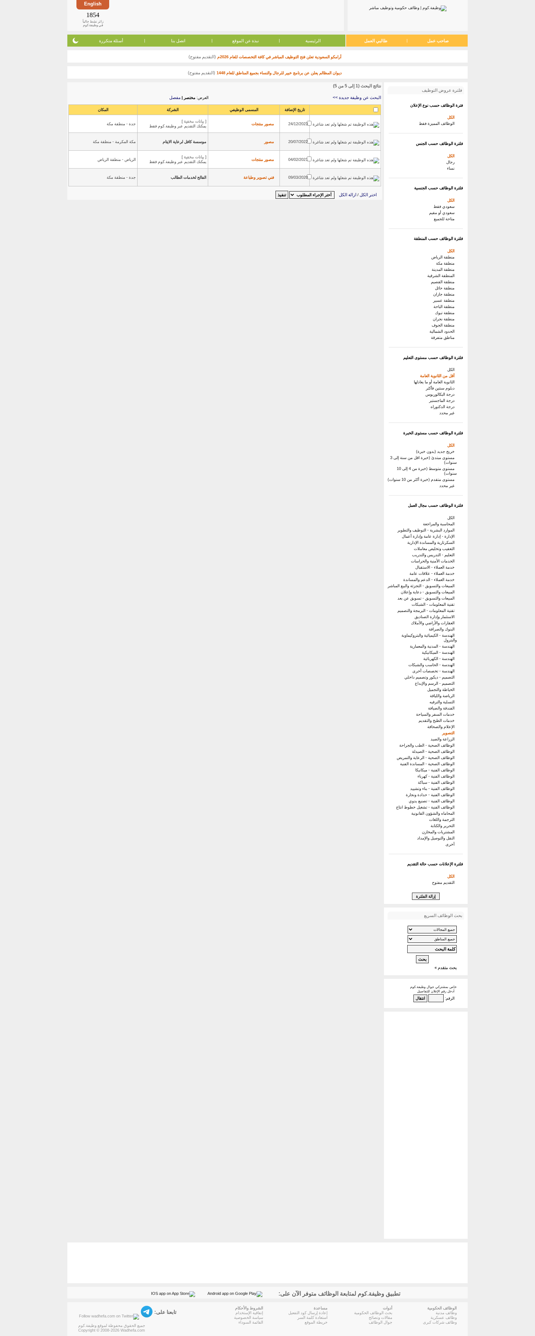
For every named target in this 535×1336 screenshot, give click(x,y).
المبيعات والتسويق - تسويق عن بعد (427, 598)
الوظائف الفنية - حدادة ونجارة (431, 794)
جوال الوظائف (380, 1322)
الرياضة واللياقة (443, 695)
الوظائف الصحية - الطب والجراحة (428, 745)
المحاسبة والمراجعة (440, 524)
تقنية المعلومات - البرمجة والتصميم (427, 610)
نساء (452, 168)
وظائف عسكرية (444, 1317)
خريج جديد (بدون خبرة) (436, 451)
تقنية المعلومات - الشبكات (434, 604)
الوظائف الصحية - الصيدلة (434, 751)
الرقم (450, 998)
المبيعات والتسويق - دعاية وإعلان (429, 592)
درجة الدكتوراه (444, 406)
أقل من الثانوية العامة (438, 375)
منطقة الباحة (445, 306)
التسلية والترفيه (443, 702)
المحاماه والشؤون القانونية (434, 813)
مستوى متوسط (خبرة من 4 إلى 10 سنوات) (427, 470)
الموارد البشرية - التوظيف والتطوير (427, 530)
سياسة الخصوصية (248, 1317)
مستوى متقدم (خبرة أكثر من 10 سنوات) (422, 479)
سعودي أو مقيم (443, 212)
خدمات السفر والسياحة (436, 714)
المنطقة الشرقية (442, 275)
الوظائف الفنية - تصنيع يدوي (433, 801)
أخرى (451, 844)
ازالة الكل (347, 194)
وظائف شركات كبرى (440, 1322)
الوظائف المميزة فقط (438, 123)
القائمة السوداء (250, 1322)
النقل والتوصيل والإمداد (437, 838)
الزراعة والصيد (444, 739)
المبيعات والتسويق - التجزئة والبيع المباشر (422, 586)
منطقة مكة (446, 263)
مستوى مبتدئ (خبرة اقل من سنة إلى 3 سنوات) (423, 460)
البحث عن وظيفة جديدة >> (357, 97)
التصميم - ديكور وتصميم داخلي (430, 677)
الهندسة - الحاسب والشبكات (432, 665)
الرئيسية (313, 40)
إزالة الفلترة (426, 896)
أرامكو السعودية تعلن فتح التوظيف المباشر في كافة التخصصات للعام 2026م (279, 57)
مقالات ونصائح (380, 1317)
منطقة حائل (446, 288)
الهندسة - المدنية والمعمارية (433, 646)
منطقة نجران (445, 319)
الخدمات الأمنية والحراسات (434, 561)
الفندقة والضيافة (442, 708)
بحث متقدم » (446, 967)
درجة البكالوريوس (441, 394)
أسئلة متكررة (111, 40)
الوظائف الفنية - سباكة (437, 782)
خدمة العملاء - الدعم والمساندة (430, 579)
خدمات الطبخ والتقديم (438, 720)
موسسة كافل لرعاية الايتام (184, 141)
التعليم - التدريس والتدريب (434, 555)
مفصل (175, 97)
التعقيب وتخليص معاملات (435, 548)
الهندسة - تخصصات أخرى (434, 671)
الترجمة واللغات (443, 819)
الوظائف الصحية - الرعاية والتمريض (427, 757)
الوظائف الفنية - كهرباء (437, 776)
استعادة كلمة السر (312, 1317)
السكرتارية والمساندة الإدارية (432, 542)
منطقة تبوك (446, 313)
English (93, 4)
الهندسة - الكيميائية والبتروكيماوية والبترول (429, 637)
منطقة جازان (445, 294)
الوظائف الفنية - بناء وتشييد (433, 788)
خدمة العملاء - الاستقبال (436, 567)
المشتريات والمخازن (439, 832)
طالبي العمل (376, 40)
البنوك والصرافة (443, 629)
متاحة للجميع (445, 219)
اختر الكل (368, 194)
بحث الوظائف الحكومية (373, 1313)
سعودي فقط (445, 206)
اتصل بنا (178, 40)
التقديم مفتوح (444, 882)
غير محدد (448, 413)
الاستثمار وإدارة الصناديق (436, 616)
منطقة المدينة (444, 269)
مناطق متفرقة (444, 337)
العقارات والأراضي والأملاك (434, 623)
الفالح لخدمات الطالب (188, 177)
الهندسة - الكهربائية (440, 658)
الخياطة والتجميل (442, 689)
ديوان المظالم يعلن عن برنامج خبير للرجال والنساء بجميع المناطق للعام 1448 (279, 73)
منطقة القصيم (444, 282)
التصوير (449, 733)
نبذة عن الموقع (245, 40)
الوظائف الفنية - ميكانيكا (436, 770)
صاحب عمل (438, 40)
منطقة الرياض (444, 257)
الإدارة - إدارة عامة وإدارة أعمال (429, 536)
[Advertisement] (226, 15)
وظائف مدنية (446, 1313)
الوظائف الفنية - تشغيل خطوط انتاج (426, 807)
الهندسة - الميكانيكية (439, 652)
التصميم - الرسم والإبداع (436, 683)
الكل (452, 117)
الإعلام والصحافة (442, 726)
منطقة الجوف (444, 325)
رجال (451, 162)
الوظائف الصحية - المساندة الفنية (428, 764)
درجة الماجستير (443, 400)
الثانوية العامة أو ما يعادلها (435, 382)
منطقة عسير (445, 300)
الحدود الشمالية (443, 331)
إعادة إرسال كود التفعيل (308, 1313)
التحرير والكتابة (444, 825)
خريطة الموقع (316, 1322)
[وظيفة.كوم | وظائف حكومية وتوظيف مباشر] (408, 7)
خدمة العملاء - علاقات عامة (433, 573)
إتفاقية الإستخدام (249, 1313)
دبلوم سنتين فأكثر (441, 388)
